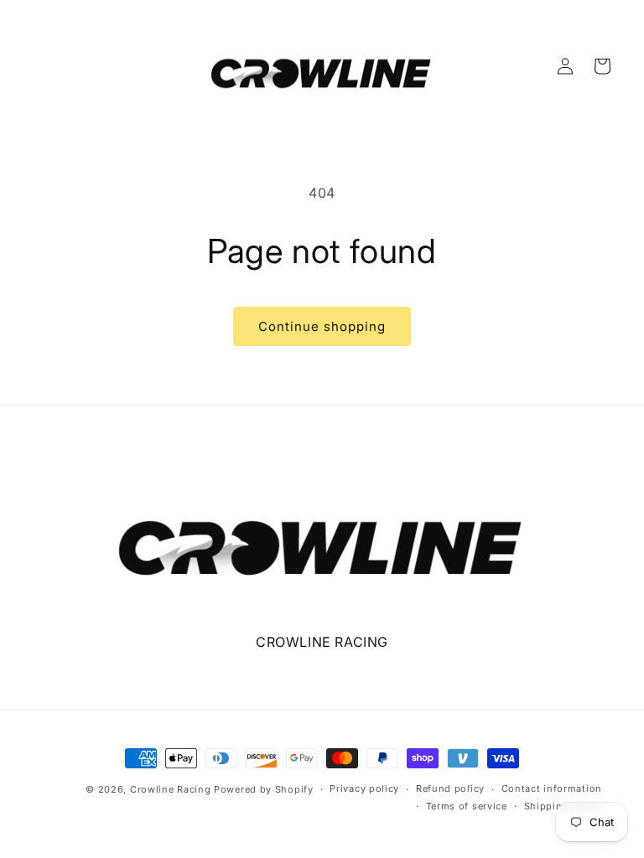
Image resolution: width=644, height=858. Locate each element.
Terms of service (466, 806)
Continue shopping (322, 326)
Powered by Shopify (264, 789)
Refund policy (450, 788)
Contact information (551, 788)
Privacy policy (364, 788)
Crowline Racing (170, 789)
